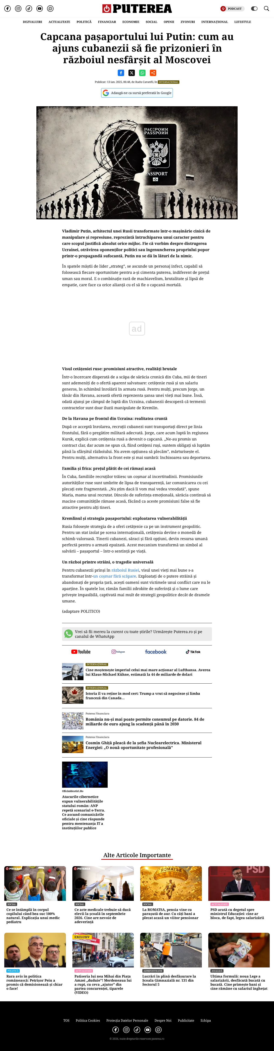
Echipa (206, 1020)
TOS (66, 1020)
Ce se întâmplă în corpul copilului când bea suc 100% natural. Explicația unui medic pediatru (33, 916)
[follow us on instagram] (118, 652)
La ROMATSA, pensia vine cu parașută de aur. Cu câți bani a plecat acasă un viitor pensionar (170, 914)
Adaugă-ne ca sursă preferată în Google (141, 93)
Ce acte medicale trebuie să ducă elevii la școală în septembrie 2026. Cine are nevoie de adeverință (102, 916)
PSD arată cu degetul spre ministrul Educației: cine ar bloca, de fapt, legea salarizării (237, 914)
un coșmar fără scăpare (114, 576)
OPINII (169, 22)
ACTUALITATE (59, 22)
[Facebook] (7, 8)
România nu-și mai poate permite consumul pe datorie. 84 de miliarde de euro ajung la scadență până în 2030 (145, 721)
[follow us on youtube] (81, 652)
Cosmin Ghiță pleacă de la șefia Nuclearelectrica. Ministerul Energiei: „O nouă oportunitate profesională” (143, 745)
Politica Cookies (88, 1020)
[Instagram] (18, 8)
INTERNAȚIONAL (214, 22)
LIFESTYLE (242, 22)
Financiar (107, 22)
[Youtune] (39, 8)
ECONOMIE (130, 22)
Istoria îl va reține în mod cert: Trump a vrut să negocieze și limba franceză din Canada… (143, 695)
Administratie (152, 970)
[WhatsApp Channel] (50, 8)
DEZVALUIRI (32, 22)
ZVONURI (188, 22)
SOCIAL (151, 22)
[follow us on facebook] (155, 652)
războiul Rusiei (125, 570)
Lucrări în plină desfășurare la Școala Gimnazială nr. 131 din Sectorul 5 (169, 980)
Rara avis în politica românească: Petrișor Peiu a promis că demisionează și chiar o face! (34, 982)
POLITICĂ (84, 22)
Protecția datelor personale (127, 1020)
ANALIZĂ (216, 970)
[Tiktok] (29, 8)
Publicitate (186, 1020)
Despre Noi (163, 1020)
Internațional (168, 82)
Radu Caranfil (144, 82)
